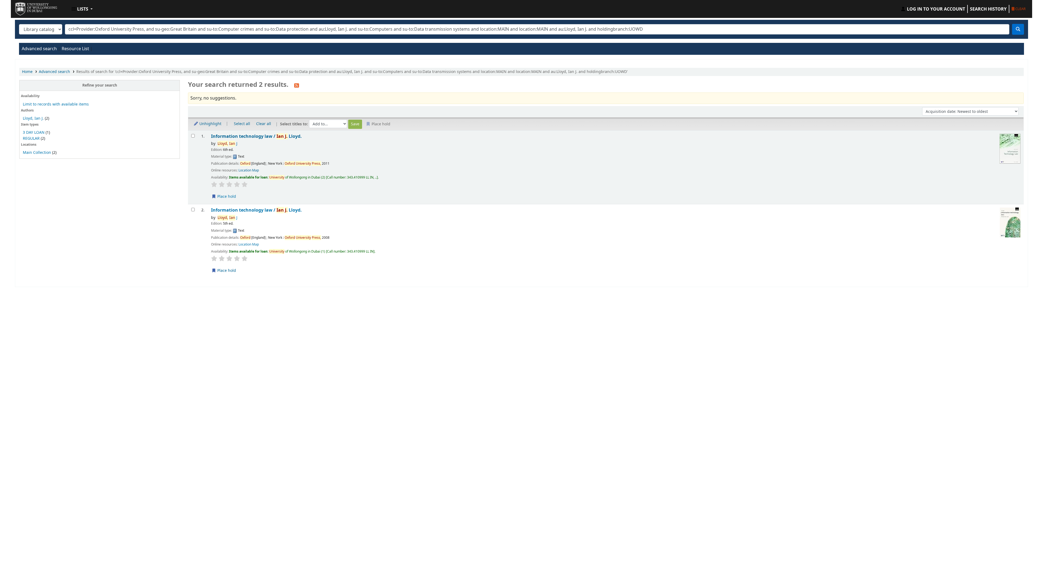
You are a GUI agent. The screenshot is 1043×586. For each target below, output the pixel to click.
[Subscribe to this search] (296, 85)
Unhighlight (209, 124)
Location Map (248, 170)
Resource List (75, 49)
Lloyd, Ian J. (33, 118)
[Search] (1018, 29)
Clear (1020, 8)
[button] (82, 9)
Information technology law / (256, 136)
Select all (242, 124)
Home (27, 72)
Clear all (263, 124)
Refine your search (99, 85)
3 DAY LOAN (34, 132)
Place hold (226, 196)
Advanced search (39, 49)
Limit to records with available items (56, 104)
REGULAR (31, 138)
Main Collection (37, 152)
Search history (988, 9)
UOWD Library (28, 7)
